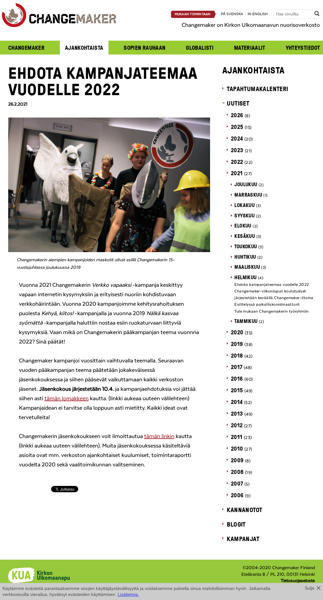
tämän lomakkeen (66, 398)
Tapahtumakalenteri (257, 88)
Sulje (309, 588)
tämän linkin (159, 436)
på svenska (232, 14)
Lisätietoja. (128, 594)
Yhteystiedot (303, 47)
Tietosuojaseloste (298, 580)
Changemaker (26, 47)
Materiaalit (249, 47)
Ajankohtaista (84, 47)
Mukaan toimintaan (193, 14)
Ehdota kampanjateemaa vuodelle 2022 (271, 284)
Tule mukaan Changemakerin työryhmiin (271, 311)
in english (257, 14)
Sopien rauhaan (144, 47)
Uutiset (238, 103)
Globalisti (200, 47)
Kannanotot (244, 509)
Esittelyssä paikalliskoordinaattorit (267, 304)
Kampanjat (243, 538)
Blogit (236, 524)
